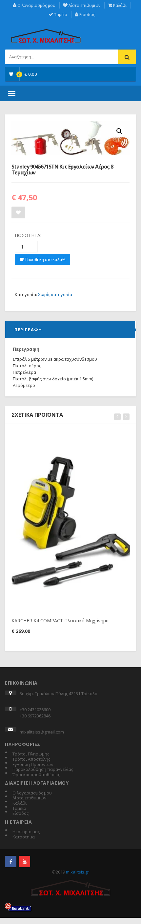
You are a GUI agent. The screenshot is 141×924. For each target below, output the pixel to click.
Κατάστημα (23, 837)
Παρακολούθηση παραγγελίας (42, 769)
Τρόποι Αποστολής (31, 759)
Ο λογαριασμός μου (35, 5)
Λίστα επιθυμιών (84, 5)
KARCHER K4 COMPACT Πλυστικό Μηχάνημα (60, 620)
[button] (119, 131)
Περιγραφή (28, 329)
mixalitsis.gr (77, 872)
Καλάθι (119, 5)
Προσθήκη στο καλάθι (45, 259)
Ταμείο (60, 14)
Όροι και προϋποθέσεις (36, 774)
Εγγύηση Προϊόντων (32, 764)
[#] (10, 861)
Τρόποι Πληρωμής (30, 754)
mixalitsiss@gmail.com (42, 732)
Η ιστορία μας (26, 831)
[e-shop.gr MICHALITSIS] (46, 32)
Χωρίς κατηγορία (55, 294)
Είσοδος (86, 14)
